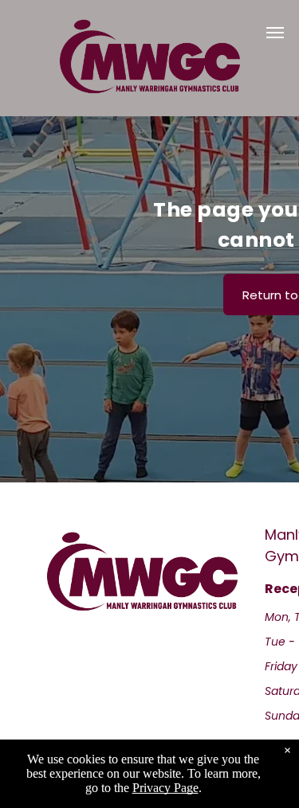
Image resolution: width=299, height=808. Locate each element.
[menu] (275, 33)
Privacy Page (165, 787)
